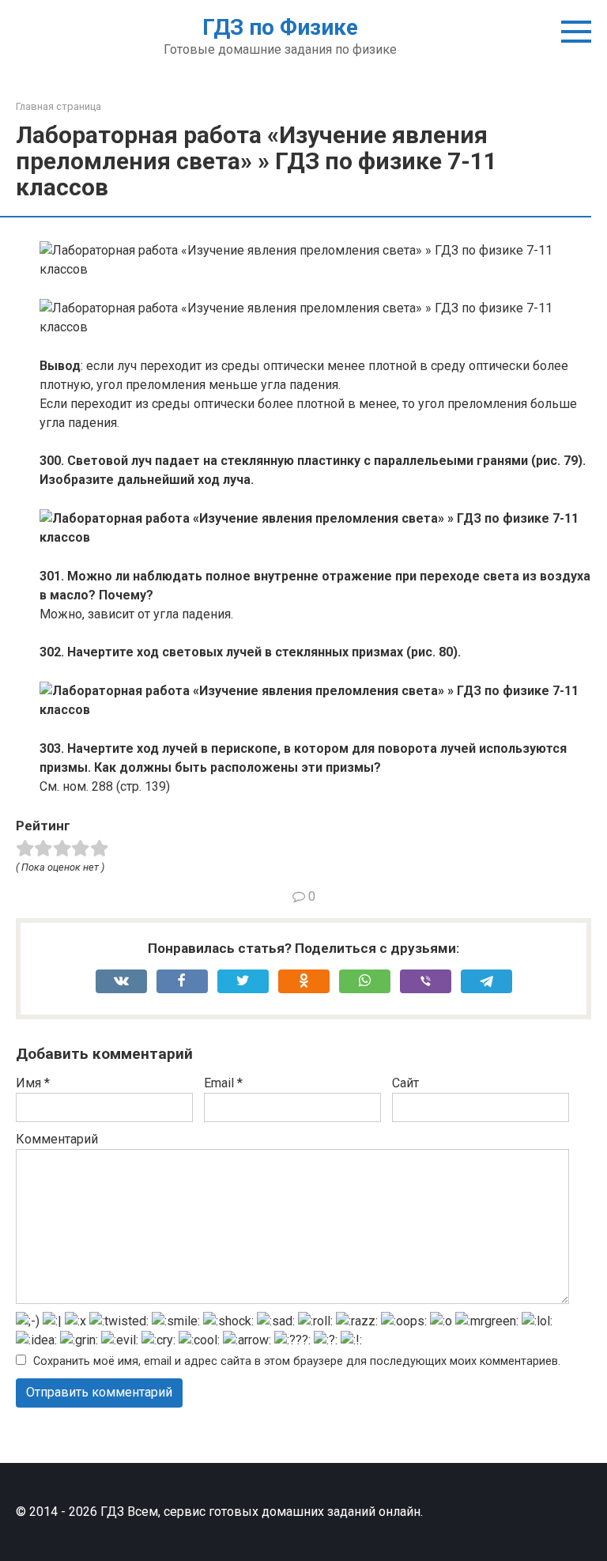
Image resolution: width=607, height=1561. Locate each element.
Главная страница (58, 106)
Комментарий (57, 1139)
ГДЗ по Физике (280, 27)
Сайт (405, 1082)
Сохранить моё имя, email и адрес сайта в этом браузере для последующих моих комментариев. (296, 1361)
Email (223, 1082)
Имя (33, 1082)
